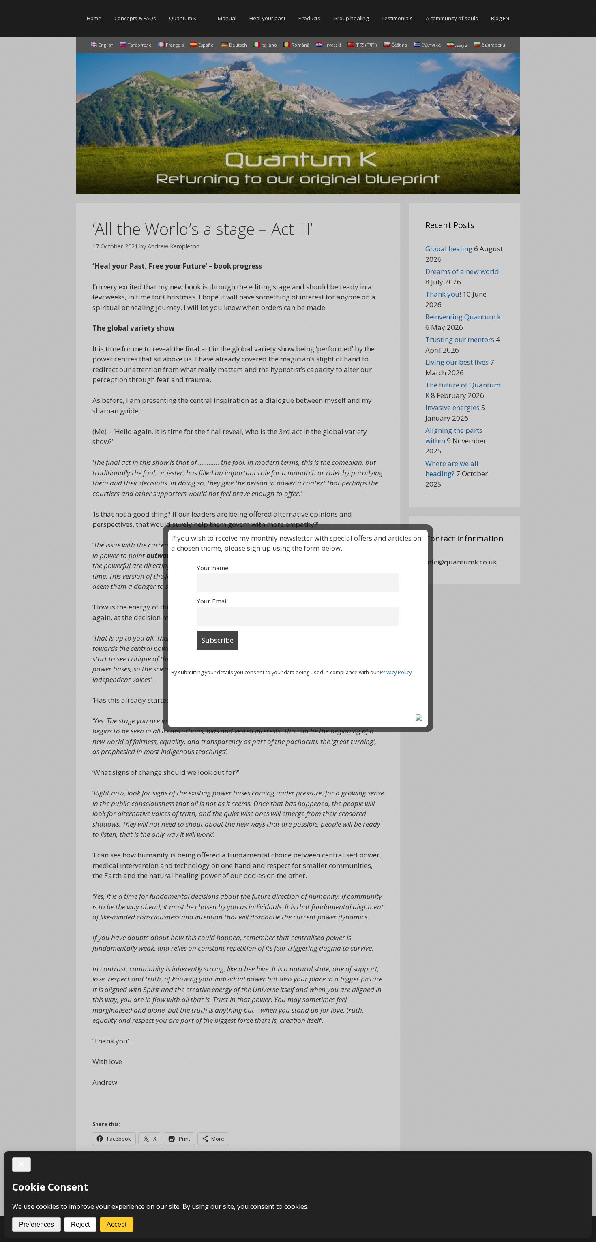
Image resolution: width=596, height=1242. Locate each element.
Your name (213, 568)
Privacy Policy (396, 672)
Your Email (212, 601)
